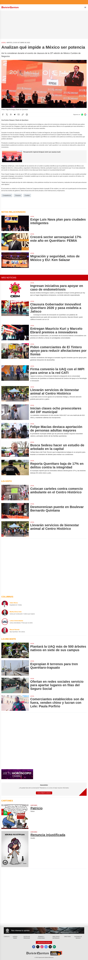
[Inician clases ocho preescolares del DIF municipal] (15, 412)
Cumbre (27, 195)
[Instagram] (41, 946)
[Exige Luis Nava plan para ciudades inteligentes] (15, 223)
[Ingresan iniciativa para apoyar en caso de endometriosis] (15, 290)
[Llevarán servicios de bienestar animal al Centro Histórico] (15, 394)
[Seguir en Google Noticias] (85, 114)
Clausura (18, 195)
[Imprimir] (26, 114)
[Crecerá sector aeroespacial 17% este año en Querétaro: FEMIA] (15, 241)
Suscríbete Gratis (44, 793)
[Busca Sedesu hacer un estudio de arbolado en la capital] (15, 449)
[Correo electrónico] (18, 114)
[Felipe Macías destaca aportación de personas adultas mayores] (15, 431)
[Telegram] (14, 114)
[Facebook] (2, 114)
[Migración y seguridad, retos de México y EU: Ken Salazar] (15, 260)
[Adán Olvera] (4, 603)
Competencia (7, 195)
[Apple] (50, 946)
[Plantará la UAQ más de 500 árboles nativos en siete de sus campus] (15, 650)
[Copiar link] (22, 114)
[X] (7, 114)
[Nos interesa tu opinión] (44, 930)
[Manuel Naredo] (4, 630)
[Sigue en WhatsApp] (82, 114)
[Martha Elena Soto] (4, 612)
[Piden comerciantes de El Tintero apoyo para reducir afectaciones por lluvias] (15, 353)
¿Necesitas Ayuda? (44, 942)
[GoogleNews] (46, 946)
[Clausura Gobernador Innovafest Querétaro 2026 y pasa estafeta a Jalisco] (15, 311)
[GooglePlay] (54, 946)
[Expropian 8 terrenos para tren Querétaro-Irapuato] (15, 668)
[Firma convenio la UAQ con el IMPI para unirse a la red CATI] (15, 374)
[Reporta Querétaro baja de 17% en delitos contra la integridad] (15, 468)
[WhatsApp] (11, 114)
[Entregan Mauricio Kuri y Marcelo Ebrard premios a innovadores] (15, 333)
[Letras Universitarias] (4, 621)
